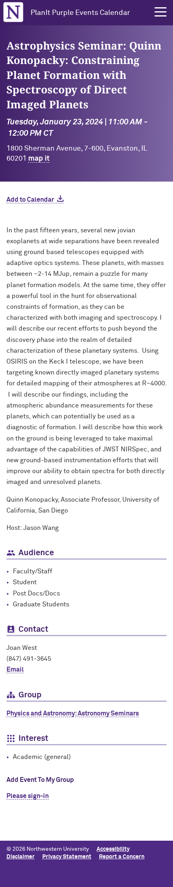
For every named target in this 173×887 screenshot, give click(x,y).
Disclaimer (20, 857)
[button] (160, 12)
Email (15, 669)
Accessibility (113, 849)
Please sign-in (27, 796)
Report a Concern (121, 857)
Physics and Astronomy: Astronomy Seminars (72, 713)
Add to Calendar (30, 199)
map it (38, 158)
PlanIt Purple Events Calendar (80, 13)
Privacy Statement (66, 857)
